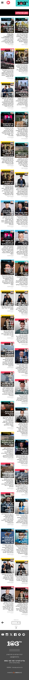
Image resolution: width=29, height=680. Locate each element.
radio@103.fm (14, 657)
